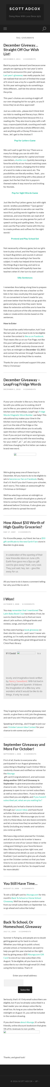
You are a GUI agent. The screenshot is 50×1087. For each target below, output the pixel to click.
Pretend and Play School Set (25, 238)
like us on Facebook (34, 336)
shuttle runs (21, 160)
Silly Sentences (25, 277)
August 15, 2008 (11, 888)
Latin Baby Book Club (13, 613)
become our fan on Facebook (23, 479)
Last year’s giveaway (13, 75)
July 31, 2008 (9, 931)
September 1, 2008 (12, 754)
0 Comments (29, 59)
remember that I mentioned (25, 610)
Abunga (11, 773)
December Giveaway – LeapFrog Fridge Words (22, 382)
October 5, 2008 (11, 604)
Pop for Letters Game (25, 140)
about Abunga (27, 1022)
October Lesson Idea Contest (22, 727)
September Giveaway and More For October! (24, 746)
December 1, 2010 (12, 389)
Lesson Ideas (21, 809)
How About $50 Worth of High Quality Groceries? (23, 524)
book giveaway (31, 629)
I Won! (8, 599)
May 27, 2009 (9, 532)
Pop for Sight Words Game (25, 193)
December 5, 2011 (12, 59)
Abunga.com (32, 894)
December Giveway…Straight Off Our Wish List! (21, 49)
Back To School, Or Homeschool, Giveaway (22, 924)
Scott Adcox (25, 9)
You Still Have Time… (20, 883)
